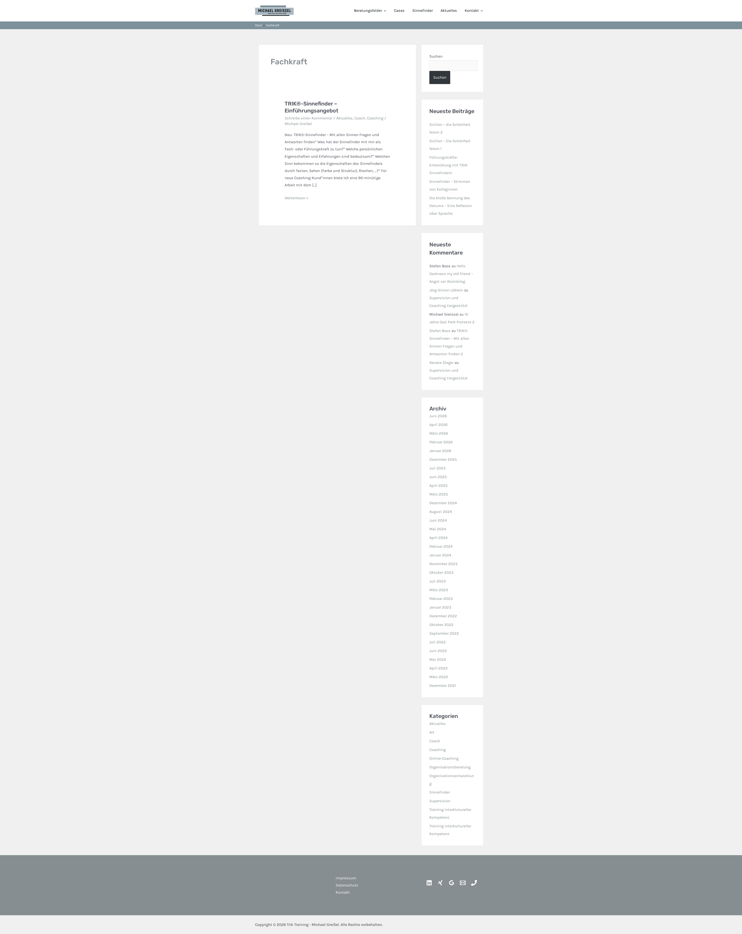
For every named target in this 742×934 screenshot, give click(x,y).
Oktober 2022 (441, 624)
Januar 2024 (440, 555)
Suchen (435, 56)
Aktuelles (449, 10)
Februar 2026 (441, 442)
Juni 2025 (438, 477)
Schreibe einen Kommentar (309, 118)
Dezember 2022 (443, 616)
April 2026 (438, 424)
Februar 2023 (441, 598)
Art (431, 732)
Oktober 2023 (441, 572)
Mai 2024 (437, 529)
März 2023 (438, 590)
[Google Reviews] (451, 882)
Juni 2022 (438, 651)
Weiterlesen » (296, 197)
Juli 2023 (437, 581)
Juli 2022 (437, 642)
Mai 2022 (437, 659)
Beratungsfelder (368, 10)
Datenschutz (347, 885)
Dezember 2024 (443, 503)
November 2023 (443, 564)
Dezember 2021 (442, 685)
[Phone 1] (474, 882)
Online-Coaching (444, 758)
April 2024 (438, 538)
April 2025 (438, 485)
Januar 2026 (440, 451)
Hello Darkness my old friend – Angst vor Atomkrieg (451, 274)
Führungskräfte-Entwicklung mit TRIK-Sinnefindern (449, 165)
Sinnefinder (422, 10)
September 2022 (444, 633)
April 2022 (438, 668)
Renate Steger (441, 362)
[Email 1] (462, 882)
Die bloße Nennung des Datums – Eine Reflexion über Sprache (450, 206)
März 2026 (438, 433)
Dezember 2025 (443, 459)
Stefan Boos (440, 331)
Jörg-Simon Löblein (446, 290)
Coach (359, 118)
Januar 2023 (440, 607)
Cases (399, 10)
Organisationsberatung (450, 767)
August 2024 (440, 511)
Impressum (346, 878)
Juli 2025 (437, 468)
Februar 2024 (441, 546)
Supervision (439, 801)
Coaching (375, 118)
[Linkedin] (429, 882)
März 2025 (438, 494)
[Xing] (440, 882)
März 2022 (438, 677)
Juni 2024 (438, 520)
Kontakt (472, 10)
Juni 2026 (438, 416)
